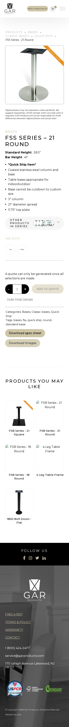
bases (17, 320)
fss (24, 320)
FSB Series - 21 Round (50, 432)
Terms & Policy (18, 622)
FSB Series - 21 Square (19, 432)
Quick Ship (44, 36)
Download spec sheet (25, 333)
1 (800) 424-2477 (17, 648)
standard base (16, 324)
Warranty (14, 630)
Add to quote (48, 289)
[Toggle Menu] (62, 8)
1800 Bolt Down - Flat (19, 520)
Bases (33, 32)
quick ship (35, 320)
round (47, 320)
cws (19, 714)
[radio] (10, 249)
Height (13, 238)
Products (14, 32)
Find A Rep (14, 614)
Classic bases (17, 36)
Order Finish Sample (20, 299)
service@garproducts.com (24, 656)
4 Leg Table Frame (50, 475)
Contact (12, 637)
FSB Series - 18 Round (19, 476)
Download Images (22, 343)
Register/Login (37, 9)
